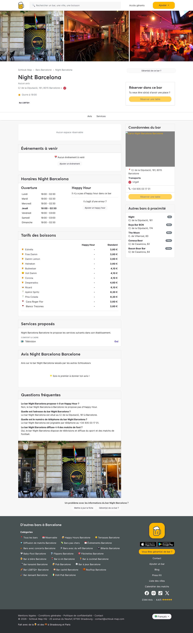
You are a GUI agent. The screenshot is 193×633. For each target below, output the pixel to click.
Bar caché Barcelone (67, 569)
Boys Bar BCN (136, 224)
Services (101, 116)
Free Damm (31, 254)
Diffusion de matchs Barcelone (39, 542)
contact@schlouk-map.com (109, 618)
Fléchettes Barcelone (92, 553)
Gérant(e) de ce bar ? (151, 70)
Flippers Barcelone (63, 553)
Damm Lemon (32, 258)
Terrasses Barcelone (108, 537)
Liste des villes (157, 580)
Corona (29, 278)
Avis (89, 116)
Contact (157, 558)
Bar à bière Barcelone (34, 559)
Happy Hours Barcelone (77, 537)
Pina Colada (31, 296)
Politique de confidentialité (77, 615)
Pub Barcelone (63, 564)
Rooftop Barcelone (95, 569)
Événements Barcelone (99, 542)
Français (162, 616)
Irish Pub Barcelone (65, 575)
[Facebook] (146, 593)
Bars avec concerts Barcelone (39, 548)
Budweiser (30, 268)
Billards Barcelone (110, 548)
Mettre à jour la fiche (83, 508)
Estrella (29, 249)
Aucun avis (24, 83)
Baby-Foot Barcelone (34, 553)
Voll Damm (31, 273)
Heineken (30, 263)
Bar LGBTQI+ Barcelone (36, 569)
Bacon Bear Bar (137, 248)
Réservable (51, 537)
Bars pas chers (71, 542)
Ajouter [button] (163, 5)
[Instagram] (153, 593)
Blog (157, 569)
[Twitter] (167, 593)
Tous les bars (30, 537)
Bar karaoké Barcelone (35, 564)
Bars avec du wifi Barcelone (77, 548)
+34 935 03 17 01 (140, 188)
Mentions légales (27, 615)
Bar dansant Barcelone (35, 575)
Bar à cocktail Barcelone (95, 559)
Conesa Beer (135, 240)
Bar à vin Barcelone (64, 559)
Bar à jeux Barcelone (89, 564)
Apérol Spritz (32, 292)
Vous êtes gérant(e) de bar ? (157, 551)
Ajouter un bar (157, 563)
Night (131, 216)
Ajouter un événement (70, 163)
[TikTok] (160, 593)
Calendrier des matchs (157, 586)
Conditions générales (49, 615)
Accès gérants (137, 5)
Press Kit (157, 575)
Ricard (28, 287)
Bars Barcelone (44, 69)
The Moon (134, 232)
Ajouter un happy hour (95, 208)
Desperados (31, 282)
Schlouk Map (25, 69)
